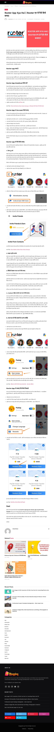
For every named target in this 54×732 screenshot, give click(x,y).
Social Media (7, 645)
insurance (7, 637)
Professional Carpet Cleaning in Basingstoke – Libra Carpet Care (27, 603)
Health (6, 635)
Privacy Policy (30, 728)
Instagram (7, 650)
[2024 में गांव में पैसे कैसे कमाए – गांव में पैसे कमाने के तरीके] (38, 547)
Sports (6, 652)
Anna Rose (11, 19)
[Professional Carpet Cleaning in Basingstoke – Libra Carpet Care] (8, 604)
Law (5, 639)
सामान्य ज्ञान (6, 658)
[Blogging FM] (27, 2)
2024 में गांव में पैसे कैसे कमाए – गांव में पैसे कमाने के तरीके (37, 556)
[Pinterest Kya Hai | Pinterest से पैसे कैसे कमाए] (15, 547)
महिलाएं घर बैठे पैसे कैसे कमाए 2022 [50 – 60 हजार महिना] (22, 384)
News (6, 643)
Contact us (24, 728)
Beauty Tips (7, 624)
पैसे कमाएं (6, 9)
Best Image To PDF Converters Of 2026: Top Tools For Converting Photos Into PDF (30, 591)
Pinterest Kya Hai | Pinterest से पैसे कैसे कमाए (15, 555)
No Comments (31, 19)
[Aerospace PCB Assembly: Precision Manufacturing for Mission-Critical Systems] (8, 598)
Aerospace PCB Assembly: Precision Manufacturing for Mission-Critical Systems (29, 597)
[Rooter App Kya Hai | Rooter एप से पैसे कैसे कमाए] (27, 34)
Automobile (7, 622)
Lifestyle (6, 641)
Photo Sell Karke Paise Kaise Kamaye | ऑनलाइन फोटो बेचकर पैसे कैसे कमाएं (27, 106)
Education (7, 628)
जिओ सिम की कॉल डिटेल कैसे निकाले (18, 502)
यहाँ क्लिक (21, 102)
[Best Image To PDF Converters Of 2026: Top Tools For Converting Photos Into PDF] (8, 591)
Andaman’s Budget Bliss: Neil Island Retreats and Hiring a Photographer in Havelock (30, 610)
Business (6, 626)
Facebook (7, 647)
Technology (7, 654)
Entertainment (8, 631)
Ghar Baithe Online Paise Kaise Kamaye (20, 249)
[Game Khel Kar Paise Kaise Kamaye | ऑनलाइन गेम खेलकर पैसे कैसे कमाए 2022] (15, 567)
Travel (6, 656)
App (5, 620)
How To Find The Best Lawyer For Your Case (14, 707)
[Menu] (5, 2)
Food (6, 633)
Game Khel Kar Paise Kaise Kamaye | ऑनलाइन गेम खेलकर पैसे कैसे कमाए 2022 (14, 576)
